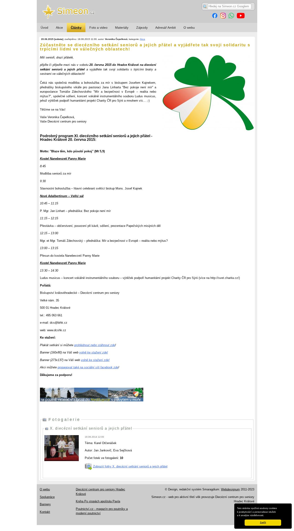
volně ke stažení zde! (93, 352)
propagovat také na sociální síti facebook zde (88, 367)
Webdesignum (230, 489)
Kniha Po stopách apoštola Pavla (98, 501)
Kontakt (45, 512)
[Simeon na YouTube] (241, 17)
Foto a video (98, 27)
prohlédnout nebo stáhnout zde (94, 345)
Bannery (45, 504)
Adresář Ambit (165, 27)
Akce (59, 27)
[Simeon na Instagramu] (223, 17)
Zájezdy (142, 27)
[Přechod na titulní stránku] (147, 22)
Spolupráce (47, 497)
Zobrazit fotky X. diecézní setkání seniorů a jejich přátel (130, 466)
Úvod (44, 27)
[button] (265, 515)
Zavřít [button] (263, 522)
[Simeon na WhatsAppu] (231, 17)
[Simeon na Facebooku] (214, 17)
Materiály (121, 27)
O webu (189, 27)
